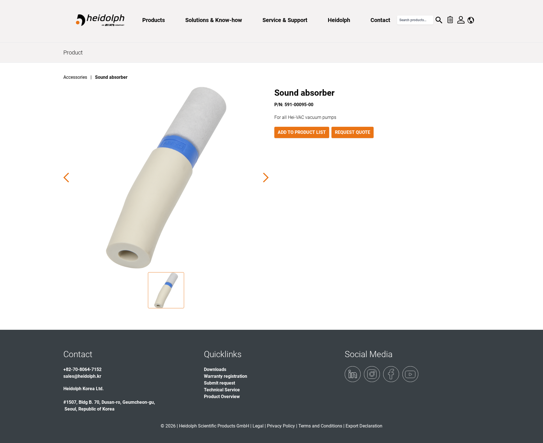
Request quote (352, 132)
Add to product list (302, 132)
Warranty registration (225, 376)
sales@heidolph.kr (82, 376)
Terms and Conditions (320, 426)
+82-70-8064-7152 (82, 369)
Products (153, 20)
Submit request (219, 383)
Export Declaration (364, 426)
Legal (258, 426)
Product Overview (222, 396)
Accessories (75, 77)
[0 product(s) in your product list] (450, 20)
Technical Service (222, 389)
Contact (380, 20)
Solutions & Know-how (213, 20)
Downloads (215, 369)
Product (73, 52)
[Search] (439, 20)
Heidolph (339, 20)
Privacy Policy (281, 426)
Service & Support (284, 20)
